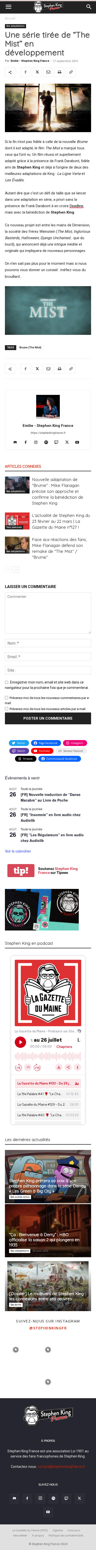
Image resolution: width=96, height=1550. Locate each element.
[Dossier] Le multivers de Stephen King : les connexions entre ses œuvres (47, 1296)
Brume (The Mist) (30, 347)
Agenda (58, 1530)
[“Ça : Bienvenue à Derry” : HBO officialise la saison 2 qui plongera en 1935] (48, 1230)
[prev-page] (8, 570)
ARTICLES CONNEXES (23, 466)
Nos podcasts (14, 527)
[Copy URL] (71, 72)
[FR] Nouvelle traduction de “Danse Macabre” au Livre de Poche (50, 797)
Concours (74, 1530)
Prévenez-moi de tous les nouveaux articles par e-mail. (48, 709)
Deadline (76, 206)
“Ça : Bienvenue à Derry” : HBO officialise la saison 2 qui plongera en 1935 (44, 1239)
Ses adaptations (15, 26)
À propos (38, 1535)
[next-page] (16, 570)
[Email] (48, 72)
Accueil (10, 18)
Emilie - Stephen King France (30, 60)
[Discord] (17, 443)
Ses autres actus (20, 1196)
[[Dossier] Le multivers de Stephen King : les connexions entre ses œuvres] (48, 1284)
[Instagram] (38, 443)
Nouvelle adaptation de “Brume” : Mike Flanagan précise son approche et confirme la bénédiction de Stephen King (57, 491)
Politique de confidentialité (65, 1535)
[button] (8, 7)
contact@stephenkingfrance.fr (61, 1467)
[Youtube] (79, 443)
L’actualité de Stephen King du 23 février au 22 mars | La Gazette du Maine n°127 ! (61, 521)
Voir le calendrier (18, 851)
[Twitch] (58, 443)
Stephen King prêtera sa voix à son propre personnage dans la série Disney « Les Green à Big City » (47, 1186)
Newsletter (20, 1535)
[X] (37, 72)
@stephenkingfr (48, 1327)
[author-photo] (48, 418)
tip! (21, 870)
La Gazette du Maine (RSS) (30, 1530)
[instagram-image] (15, 1349)
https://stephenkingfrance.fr (48, 432)
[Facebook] (25, 72)
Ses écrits (16, 1304)
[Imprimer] (59, 72)
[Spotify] (48, 443)
